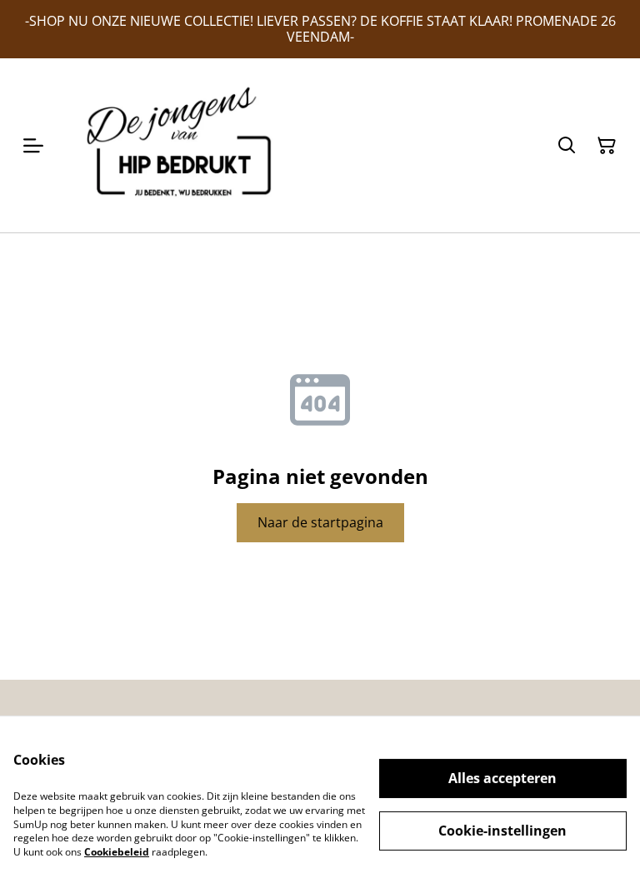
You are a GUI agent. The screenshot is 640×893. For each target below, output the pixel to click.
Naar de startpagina (320, 522)
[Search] (567, 145)
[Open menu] (33, 145)
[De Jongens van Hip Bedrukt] (185, 145)
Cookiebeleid (116, 852)
